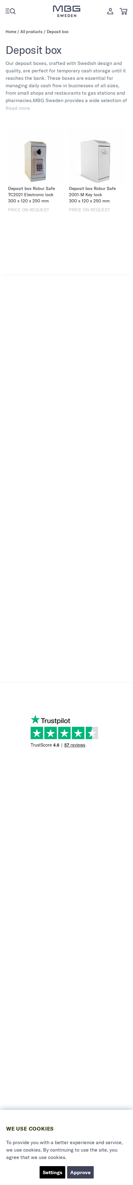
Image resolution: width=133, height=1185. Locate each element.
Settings (52, 1172)
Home (11, 31)
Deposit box (57, 31)
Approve (80, 1172)
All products (31, 31)
